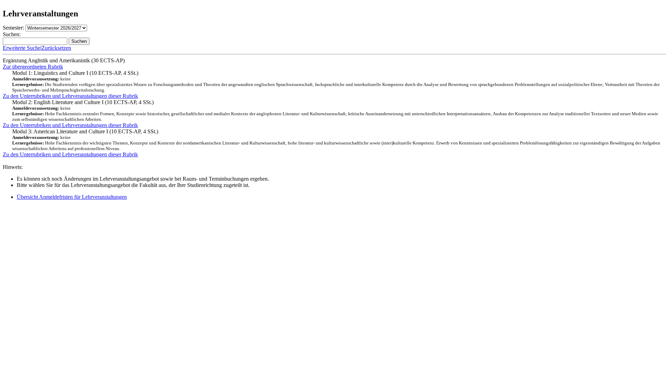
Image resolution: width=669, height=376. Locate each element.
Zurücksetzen (56, 48)
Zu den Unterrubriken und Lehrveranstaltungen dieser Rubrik (70, 96)
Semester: (13, 28)
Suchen (79, 41)
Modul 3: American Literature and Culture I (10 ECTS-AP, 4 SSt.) (336, 139)
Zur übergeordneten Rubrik (33, 67)
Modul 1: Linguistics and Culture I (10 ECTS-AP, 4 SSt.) (336, 81)
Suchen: (12, 34)
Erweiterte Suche (21, 48)
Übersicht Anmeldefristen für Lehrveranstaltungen (72, 197)
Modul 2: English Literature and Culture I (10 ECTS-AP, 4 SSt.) (335, 110)
